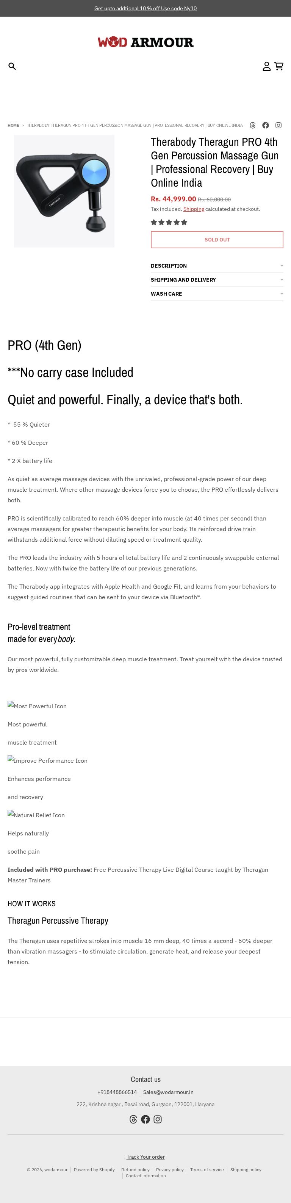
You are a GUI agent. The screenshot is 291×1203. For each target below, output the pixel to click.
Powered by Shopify (94, 1169)
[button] (170, 222)
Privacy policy (170, 1169)
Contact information (146, 1175)
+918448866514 (117, 1092)
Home (13, 125)
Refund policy (135, 1169)
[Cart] (278, 66)
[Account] (266, 66)
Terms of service (207, 1169)
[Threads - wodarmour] (253, 125)
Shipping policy (245, 1169)
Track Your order (146, 1156)
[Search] (12, 66)
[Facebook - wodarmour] (266, 125)
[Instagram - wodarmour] (278, 125)
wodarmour (55, 1169)
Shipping (193, 209)
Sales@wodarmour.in (168, 1092)
